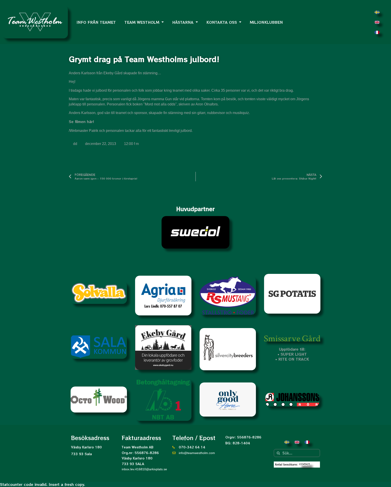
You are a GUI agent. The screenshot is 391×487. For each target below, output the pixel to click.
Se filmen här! (81, 121)
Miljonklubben (266, 22)
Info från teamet (96, 22)
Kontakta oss (221, 22)
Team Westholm (141, 22)
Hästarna (182, 22)
